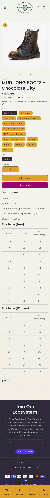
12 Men (19, 144)
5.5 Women (9, 113)
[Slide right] (30, 74)
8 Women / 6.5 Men (29, 118)
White (7, 159)
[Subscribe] (42, 442)
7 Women (8, 118)
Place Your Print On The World (23, 485)
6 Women (25, 113)
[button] (5, 7)
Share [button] (6, 381)
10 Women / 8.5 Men (14, 134)
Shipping (16, 97)
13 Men (31, 144)
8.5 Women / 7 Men (13, 123)
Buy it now (25, 185)
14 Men (7, 150)
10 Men (32, 139)
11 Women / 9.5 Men (13, 139)
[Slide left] (19, 74)
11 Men (7, 144)
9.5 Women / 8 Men (13, 129)
